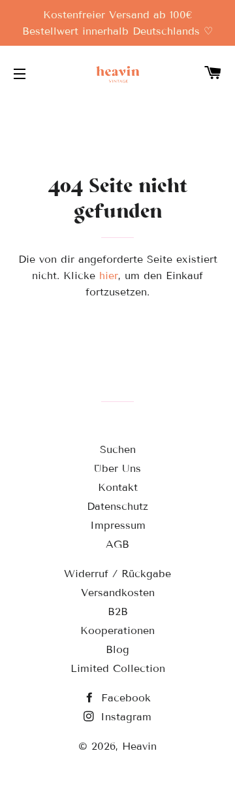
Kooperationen (117, 630)
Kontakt (118, 487)
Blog (117, 649)
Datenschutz (117, 506)
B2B (118, 611)
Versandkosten (118, 592)
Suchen (118, 449)
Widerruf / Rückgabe (117, 573)
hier (108, 275)
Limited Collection (117, 668)
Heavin (139, 746)
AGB (117, 544)
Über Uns (117, 468)
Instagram (124, 717)
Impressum (118, 525)
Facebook (124, 698)
